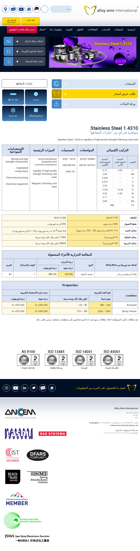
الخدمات (106, 29)
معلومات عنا (56, 29)
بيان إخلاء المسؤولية (130, 430)
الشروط (119, 430)
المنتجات (118, 29)
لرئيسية (131, 29)
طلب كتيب (30, 20)
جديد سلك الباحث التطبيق (22, 29)
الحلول (80, 29)
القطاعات (93, 29)
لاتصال (42, 29)
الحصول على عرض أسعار (11, 21)
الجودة (69, 29)
